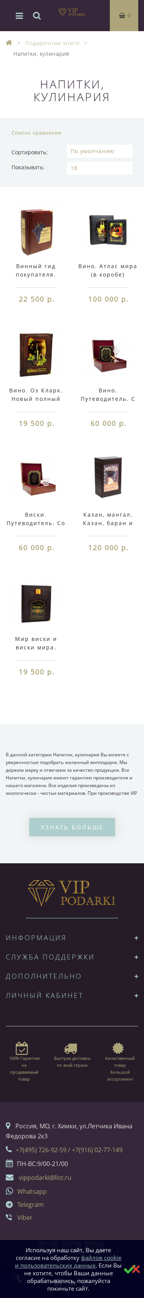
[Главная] (9, 43)
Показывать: (28, 167)
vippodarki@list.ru (45, 1177)
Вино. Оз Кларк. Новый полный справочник (36, 399)
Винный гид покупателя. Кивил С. (36, 274)
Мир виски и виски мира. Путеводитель (36, 647)
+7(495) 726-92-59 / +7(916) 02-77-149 (69, 1150)
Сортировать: (30, 152)
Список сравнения (36, 132)
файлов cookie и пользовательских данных (68, 1261)
